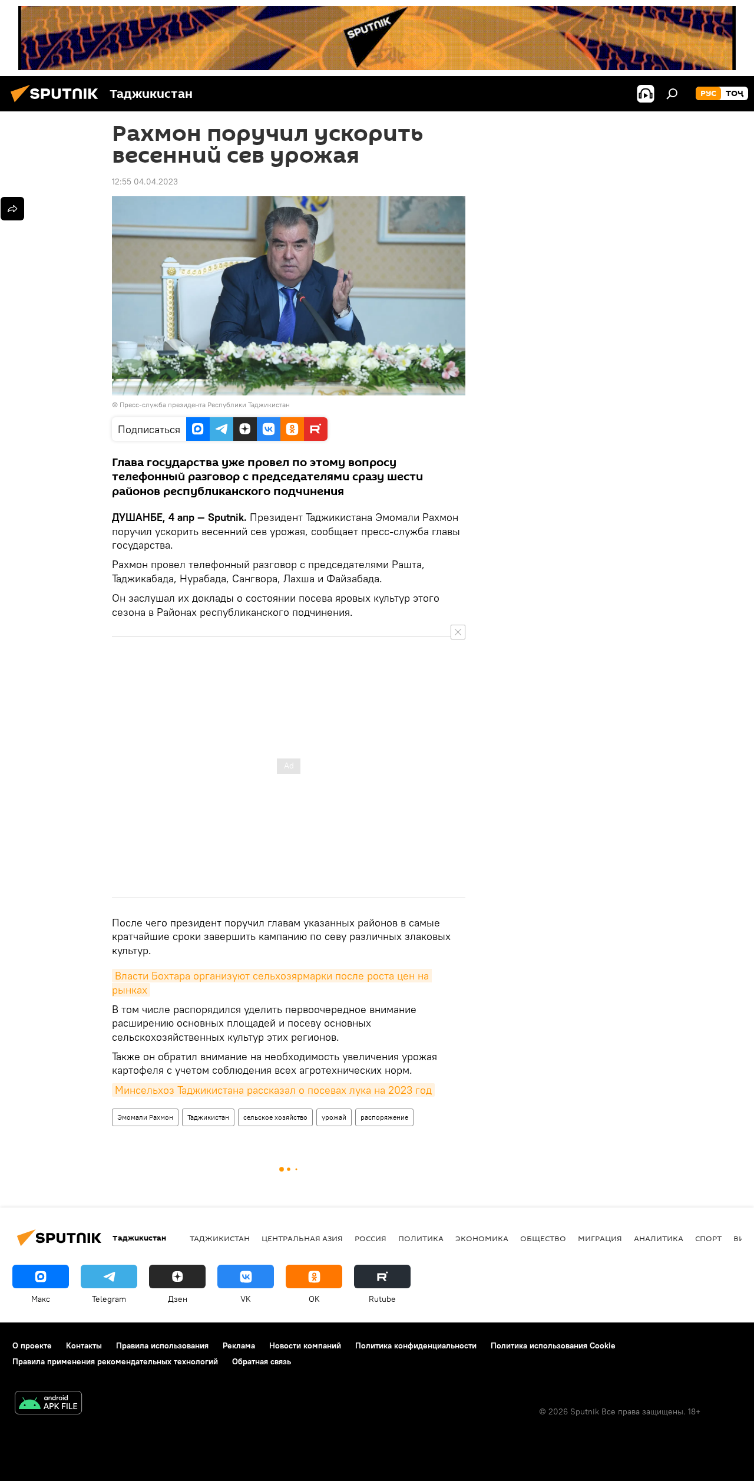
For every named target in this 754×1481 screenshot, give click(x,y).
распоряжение (384, 1117)
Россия (370, 1238)
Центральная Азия (302, 1238)
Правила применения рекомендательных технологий (115, 1361)
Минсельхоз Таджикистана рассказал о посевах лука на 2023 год (273, 1090)
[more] (12, 208)
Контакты (84, 1345)
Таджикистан (208, 1117)
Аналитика (658, 1238)
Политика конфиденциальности (416, 1345)
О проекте (32, 1345)
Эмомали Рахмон (145, 1117)
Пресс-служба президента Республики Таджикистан (205, 404)
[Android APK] (48, 1404)
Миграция (600, 1238)
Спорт (708, 1238)
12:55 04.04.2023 (145, 181)
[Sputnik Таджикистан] (58, 103)
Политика (421, 1238)
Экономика (481, 1238)
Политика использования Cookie (553, 1345)
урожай (334, 1117)
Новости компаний (305, 1345)
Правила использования (162, 1345)
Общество (543, 1238)
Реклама (239, 1345)
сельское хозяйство (275, 1117)
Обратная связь (261, 1361)
